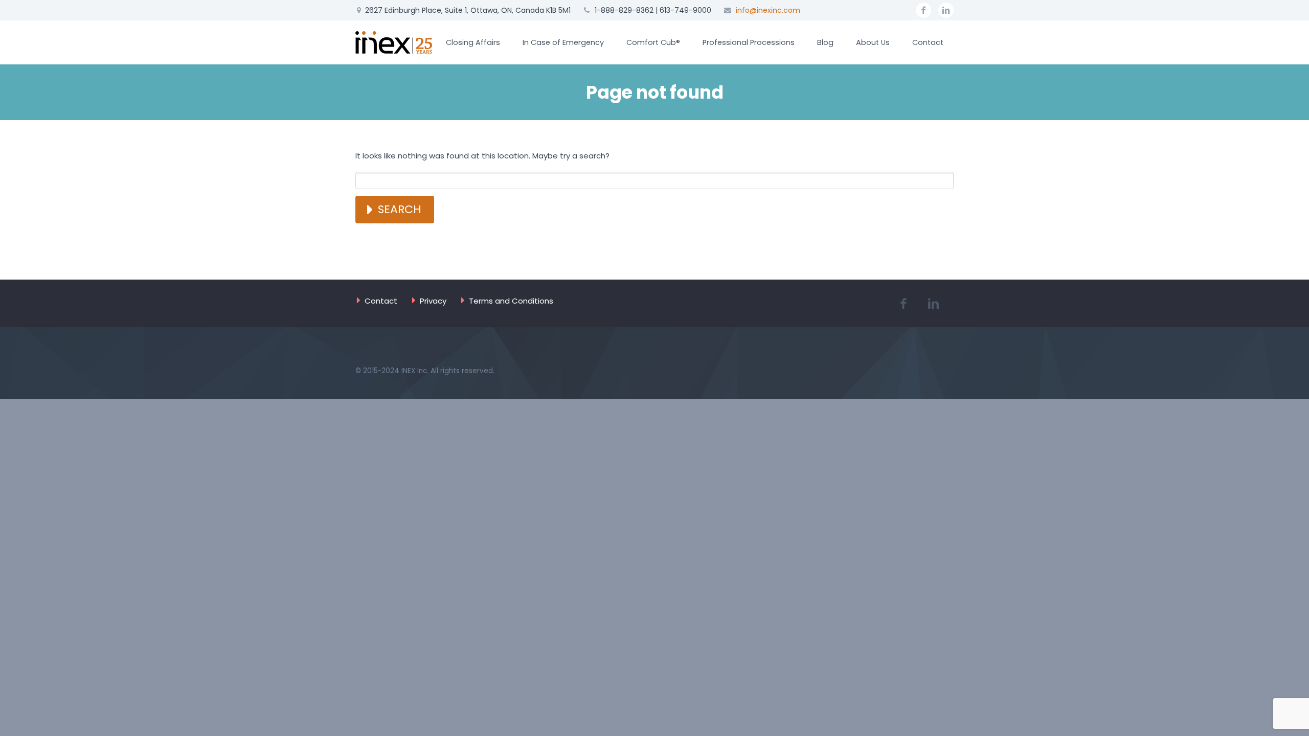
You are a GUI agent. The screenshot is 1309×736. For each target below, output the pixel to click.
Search (399, 209)
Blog (825, 42)
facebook (923, 10)
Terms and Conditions (511, 300)
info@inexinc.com (768, 10)
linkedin (946, 10)
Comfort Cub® (653, 42)
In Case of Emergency (563, 42)
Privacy (433, 300)
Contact (927, 42)
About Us (873, 42)
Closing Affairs (473, 42)
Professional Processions (749, 42)
